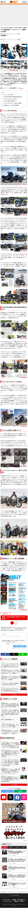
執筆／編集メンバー (22, 899)
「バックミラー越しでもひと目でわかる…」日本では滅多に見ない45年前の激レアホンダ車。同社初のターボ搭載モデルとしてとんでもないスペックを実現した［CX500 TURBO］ (10, 762)
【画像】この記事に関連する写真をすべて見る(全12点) (13, 617)
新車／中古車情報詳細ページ (7, 719)
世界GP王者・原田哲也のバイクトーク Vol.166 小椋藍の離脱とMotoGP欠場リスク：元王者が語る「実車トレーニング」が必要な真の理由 (10, 779)
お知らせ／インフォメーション (9, 39)
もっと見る (14, 694)
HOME (4, 892)
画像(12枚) (15, 70)
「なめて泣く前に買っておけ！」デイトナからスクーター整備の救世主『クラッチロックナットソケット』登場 (10, 726)
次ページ (5, 613)
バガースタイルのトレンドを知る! (9, 98)
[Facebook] (5, 654)
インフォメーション (11, 892)
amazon (21, 88)
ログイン (7, 791)
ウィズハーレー (4, 41)
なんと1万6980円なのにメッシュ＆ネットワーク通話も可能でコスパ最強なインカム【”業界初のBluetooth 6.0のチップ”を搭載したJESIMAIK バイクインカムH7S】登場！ (10, 753)
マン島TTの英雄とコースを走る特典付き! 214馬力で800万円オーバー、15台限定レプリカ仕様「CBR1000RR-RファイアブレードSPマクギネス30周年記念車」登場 (10, 745)
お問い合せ (22, 901)
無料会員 (20, 791)
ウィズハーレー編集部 (15, 33)
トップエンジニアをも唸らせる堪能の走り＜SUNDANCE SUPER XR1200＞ (10, 684)
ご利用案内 (14, 899)
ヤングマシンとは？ (6, 899)
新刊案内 (19, 39)
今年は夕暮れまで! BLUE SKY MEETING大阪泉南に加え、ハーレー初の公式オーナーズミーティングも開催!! (10, 678)
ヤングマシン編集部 (12, 855)
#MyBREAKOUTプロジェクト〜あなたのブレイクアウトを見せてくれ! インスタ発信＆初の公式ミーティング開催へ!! (10, 672)
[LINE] (22, 654)
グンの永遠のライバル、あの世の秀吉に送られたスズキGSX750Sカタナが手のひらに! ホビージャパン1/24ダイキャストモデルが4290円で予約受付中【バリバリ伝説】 (17, 876)
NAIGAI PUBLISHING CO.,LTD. (14, 904)
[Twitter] (14, 654)
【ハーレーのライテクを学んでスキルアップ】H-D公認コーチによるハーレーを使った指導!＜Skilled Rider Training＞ (10, 665)
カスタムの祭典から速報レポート (9, 101)
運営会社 (16, 901)
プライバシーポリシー (8, 901)
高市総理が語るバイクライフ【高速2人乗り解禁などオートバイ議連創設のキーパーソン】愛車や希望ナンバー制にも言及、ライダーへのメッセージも (10, 771)
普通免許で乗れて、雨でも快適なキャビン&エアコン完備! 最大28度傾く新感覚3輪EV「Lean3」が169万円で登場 (10, 705)
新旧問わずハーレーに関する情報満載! (10, 105)
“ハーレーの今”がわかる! (8, 94)
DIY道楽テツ (10, 871)
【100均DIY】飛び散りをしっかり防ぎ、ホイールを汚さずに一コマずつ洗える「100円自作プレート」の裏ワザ (10, 732)
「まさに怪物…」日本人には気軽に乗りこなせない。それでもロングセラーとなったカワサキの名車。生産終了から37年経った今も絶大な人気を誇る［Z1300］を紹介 (10, 713)
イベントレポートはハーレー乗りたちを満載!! (12, 103)
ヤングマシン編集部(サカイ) (13, 887)
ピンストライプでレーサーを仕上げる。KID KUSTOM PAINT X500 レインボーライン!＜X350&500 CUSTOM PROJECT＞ (10, 690)
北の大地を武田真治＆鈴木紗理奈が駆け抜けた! (12, 96)
